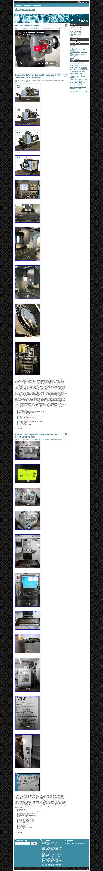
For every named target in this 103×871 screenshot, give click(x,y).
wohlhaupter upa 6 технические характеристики (78, 55)
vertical (26, 81)
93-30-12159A (73, 48)
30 (74, 35)
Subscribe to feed (84, 2)
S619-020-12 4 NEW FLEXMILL (78, 49)
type (71, 91)
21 (71, 34)
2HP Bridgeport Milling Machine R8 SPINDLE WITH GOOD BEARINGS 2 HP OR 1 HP (51, 852)
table (77, 89)
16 (74, 32)
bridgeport (75, 67)
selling (56, 439)
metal (85, 79)
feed (77, 71)
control (72, 69)
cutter (75, 69)
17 (75, 32)
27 (80, 34)
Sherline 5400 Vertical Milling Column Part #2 (52, 849)
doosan (61, 80)
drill (79, 69)
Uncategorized (36, 28)
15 (72, 32)
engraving (73, 71)
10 (75, 31)
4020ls (46, 80)
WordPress (87, 868)
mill (60, 28)
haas (52, 439)
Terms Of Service (37, 5)
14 (71, 32)
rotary (71, 87)
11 (77, 31)
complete (47, 439)
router (76, 87)
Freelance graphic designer (84, 869)
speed (84, 87)
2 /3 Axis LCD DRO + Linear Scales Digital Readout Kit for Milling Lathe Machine (51, 848)
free (80, 71)
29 (72, 35)
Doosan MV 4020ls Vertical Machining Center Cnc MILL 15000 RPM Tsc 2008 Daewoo (39, 76)
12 (79, 31)
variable (78, 91)
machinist (81, 79)
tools (87, 89)
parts (75, 85)
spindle (72, 89)
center (51, 80)
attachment (48, 28)
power (79, 85)
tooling (83, 88)
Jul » (78, 37)
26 (79, 34)
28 (71, 35)
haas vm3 (72, 56)
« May (71, 37)
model (72, 85)
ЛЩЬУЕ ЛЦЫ (73, 45)
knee (84, 74)
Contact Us (18, 5)
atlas (82, 63)
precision (85, 85)
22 (72, 34)
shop (60, 439)
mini (84, 82)
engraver (86, 69)
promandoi (72, 50)
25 (77, 34)
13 (80, 31)
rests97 (72, 47)
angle (79, 63)
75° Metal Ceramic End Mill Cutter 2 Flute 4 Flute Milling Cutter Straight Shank (51, 857)
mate (56, 28)
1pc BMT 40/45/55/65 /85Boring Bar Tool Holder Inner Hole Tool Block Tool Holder (51, 865)
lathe (72, 77)
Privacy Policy (27, 5)
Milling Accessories (25, 9)
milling (78, 82)
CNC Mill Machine (74, 59)
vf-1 (64, 439)
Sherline (72, 58)
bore (53, 28)
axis (78, 65)
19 (79, 32)
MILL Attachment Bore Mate (27, 25)
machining (18, 81)
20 (80, 32)
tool (80, 89)
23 (74, 34)
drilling (82, 69)
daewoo (56, 80)
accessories (74, 63)
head (72, 74)
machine (79, 76)
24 (75, 34)
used (74, 91)
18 (77, 32)
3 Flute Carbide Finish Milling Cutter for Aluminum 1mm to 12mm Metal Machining (51, 860)
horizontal (78, 74)
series (80, 87)
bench (82, 65)
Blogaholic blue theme (68, 869)
